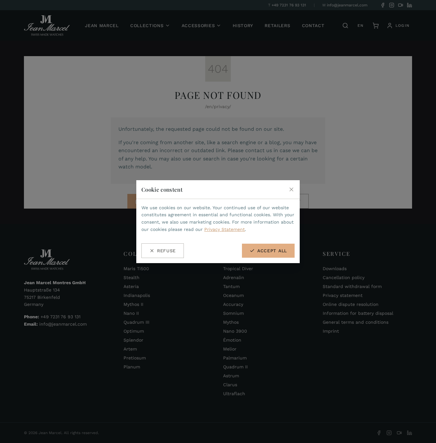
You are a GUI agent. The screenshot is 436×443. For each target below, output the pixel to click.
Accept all (272, 250)
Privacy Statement (224, 229)
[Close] (291, 189)
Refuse (166, 250)
